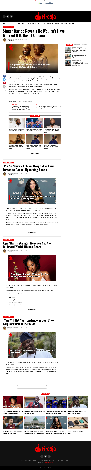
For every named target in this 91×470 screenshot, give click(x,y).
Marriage (29, 101)
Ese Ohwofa (11, 40)
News (23, 23)
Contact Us (67, 460)
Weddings (57, 23)
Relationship (50, 23)
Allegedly (43, 23)
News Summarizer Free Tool (33, 23)
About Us (71, 23)
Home (19, 23)
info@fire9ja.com (49, 462)
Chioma (19, 101)
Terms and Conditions (46, 460)
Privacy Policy (28, 460)
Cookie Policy (36, 460)
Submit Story (64, 23)
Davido (24, 101)
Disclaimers (60, 460)
